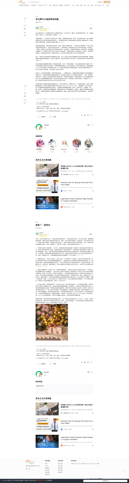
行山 (103, 5)
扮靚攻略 (62, 108)
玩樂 (88, 5)
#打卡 (79, 463)
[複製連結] (24, 114)
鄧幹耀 (81, 244)
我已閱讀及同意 (105, 481)
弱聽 (39, 60)
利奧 (76, 149)
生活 (96, 5)
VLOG (73, 5)
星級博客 (61, 5)
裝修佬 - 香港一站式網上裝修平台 (89, 149)
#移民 (97, 463)
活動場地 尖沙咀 (42, 266)
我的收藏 (60, 468)
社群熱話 (33, 5)
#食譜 (83, 463)
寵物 (99, 5)
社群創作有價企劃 (23, 5)
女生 (85, 5)
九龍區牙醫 (79, 255)
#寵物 (72, 463)
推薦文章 (55, 5)
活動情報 (68, 108)
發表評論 (39, 386)
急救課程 (61, 42)
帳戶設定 (60, 466)
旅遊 (81, 5)
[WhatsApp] (24, 107)
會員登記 (100, 2)
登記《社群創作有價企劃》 (52, 104)
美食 (77, 5)
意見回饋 (47, 472)
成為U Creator (42, 5)
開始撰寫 (107, 2)
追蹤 (91, 28)
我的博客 (60, 472)
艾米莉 (52, 149)
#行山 (76, 463)
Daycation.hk (64, 149)
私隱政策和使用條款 (41, 480)
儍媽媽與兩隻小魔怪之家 (40, 149)
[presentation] (35, 144)
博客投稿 (47, 474)
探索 (50, 5)
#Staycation (92, 463)
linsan (41, 27)
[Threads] (24, 111)
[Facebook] (24, 103)
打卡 (44, 108)
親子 (92, 5)
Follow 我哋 (65, 111)
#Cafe (86, 463)
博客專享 (67, 5)
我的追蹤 (60, 470)
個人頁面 (60, 463)
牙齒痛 (59, 35)
